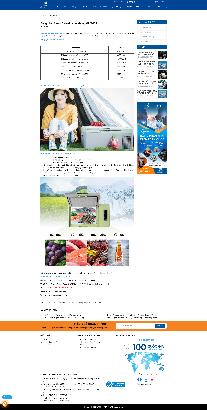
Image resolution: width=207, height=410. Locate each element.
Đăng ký (160, 326)
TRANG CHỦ (61, 7)
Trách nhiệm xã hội (50, 342)
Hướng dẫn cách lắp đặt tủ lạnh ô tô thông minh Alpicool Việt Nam (75, 303)
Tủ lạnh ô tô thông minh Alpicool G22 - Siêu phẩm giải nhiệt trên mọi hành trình (146, 73)
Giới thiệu (73, 7)
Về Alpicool (47, 339)
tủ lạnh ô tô (122, 33)
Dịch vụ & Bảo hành (99, 7)
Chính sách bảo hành (145, 32)
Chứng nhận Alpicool (51, 345)
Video (129, 7)
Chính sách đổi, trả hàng (146, 37)
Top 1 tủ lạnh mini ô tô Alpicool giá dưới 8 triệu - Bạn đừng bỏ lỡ (132, 318)
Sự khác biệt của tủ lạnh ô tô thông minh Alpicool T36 (146, 63)
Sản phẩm (84, 7)
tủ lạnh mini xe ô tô (62, 299)
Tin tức (138, 7)
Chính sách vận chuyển (146, 41)
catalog (157, 7)
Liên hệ (147, 7)
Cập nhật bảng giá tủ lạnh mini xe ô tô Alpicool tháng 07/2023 (131, 315)
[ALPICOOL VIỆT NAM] (45, 4)
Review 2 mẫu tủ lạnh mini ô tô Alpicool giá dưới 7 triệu (63, 318)
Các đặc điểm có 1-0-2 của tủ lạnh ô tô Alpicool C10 (147, 82)
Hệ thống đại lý (117, 7)
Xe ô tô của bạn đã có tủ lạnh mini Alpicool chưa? (62, 315)
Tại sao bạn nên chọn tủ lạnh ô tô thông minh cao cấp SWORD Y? (146, 53)
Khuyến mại (55, 15)
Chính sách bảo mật (145, 28)
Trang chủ (43, 15)
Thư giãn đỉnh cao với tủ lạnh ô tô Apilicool (70, 86)
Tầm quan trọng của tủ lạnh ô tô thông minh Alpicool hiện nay (147, 92)
